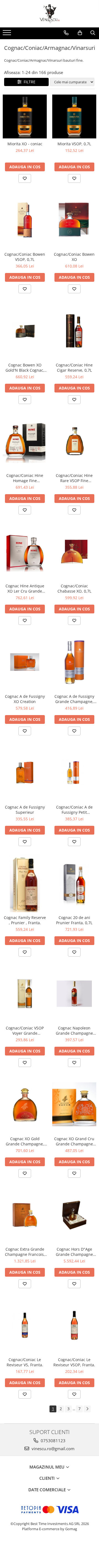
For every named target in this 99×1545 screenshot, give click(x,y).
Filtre (28, 81)
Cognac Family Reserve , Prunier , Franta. (25, 920)
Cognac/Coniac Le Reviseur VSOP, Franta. (74, 1362)
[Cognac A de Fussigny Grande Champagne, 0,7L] (74, 662)
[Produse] (7, 34)
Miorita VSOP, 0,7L (74, 143)
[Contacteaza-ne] (66, 32)
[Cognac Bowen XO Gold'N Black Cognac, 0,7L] (25, 330)
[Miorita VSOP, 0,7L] (74, 116)
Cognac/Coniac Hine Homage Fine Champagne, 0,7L (24, 478)
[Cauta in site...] (93, 32)
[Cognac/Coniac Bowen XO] (74, 220)
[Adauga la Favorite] (24, 178)
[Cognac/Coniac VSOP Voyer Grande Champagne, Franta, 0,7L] (25, 994)
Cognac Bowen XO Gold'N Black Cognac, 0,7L (25, 367)
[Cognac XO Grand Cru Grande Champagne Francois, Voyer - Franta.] (74, 1104)
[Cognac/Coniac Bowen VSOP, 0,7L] (25, 220)
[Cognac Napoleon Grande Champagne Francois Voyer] (74, 994)
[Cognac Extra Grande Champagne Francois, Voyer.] (25, 1215)
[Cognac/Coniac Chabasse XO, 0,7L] (74, 552)
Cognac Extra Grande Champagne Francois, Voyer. (25, 1252)
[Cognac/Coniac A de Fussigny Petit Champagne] (74, 772)
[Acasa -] (49, 13)
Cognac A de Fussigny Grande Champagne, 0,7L (74, 699)
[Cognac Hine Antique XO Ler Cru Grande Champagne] (25, 551)
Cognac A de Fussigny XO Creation (25, 699)
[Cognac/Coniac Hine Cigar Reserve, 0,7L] (74, 330)
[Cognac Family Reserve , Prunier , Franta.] (25, 883)
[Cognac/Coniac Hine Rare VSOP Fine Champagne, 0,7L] (74, 441)
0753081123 (52, 1440)
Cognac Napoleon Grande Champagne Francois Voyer (74, 1030)
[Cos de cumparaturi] (80, 32)
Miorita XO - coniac (24, 143)
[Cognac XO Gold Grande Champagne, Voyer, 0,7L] (25, 1104)
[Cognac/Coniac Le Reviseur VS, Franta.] (25, 1325)
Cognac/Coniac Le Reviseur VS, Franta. (25, 1362)
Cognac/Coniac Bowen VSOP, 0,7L (24, 257)
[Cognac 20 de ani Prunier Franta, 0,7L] (74, 883)
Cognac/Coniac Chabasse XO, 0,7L (74, 588)
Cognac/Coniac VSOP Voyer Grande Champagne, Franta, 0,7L (25, 1030)
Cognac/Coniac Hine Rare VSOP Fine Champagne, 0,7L (74, 478)
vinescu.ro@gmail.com (53, 1448)
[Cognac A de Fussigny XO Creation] (25, 662)
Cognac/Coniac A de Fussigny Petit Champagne (74, 809)
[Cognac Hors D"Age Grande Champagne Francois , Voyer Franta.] (74, 1215)
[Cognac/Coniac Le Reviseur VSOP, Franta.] (74, 1325)
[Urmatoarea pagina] (87, 1408)
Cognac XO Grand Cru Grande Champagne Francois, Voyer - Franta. (74, 1141)
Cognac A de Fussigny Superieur (25, 809)
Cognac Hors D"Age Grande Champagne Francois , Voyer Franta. (74, 1252)
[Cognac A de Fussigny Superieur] (25, 772)
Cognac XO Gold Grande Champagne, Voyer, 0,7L (25, 1141)
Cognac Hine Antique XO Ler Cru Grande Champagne (25, 588)
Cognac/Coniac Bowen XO (74, 257)
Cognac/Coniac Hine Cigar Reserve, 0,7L (74, 367)
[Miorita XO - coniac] (25, 116)
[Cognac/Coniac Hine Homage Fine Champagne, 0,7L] (25, 441)
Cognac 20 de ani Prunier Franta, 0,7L (74, 920)
